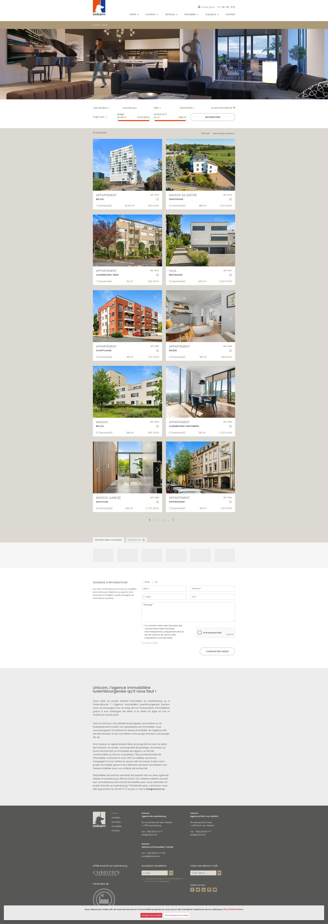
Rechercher (212, 117)
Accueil (96, 25)
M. (156, 582)
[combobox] (130, 108)
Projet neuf (98, 116)
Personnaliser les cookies (177, 915)
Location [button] (151, 14)
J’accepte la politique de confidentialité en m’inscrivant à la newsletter (164, 880)
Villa (172, 271)
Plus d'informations (233, 909)
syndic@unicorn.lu (151, 856)
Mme (147, 582)
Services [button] (170, 14)
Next (161, 165)
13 (173, 520)
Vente (105, 25)
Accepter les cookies (151, 915)
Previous (94, 165)
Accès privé (207, 7)
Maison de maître (183, 195)
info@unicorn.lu (155, 789)
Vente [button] (133, 14)
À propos (116, 821)
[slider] (117, 121)
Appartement (106, 195)
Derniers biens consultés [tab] (108, 539)
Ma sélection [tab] (135, 539)
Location (115, 817)
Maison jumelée (108, 498)
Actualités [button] (190, 14)
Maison (102, 422)
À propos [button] (211, 14)
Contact (230, 14)
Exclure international (221, 107)
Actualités (116, 826)
